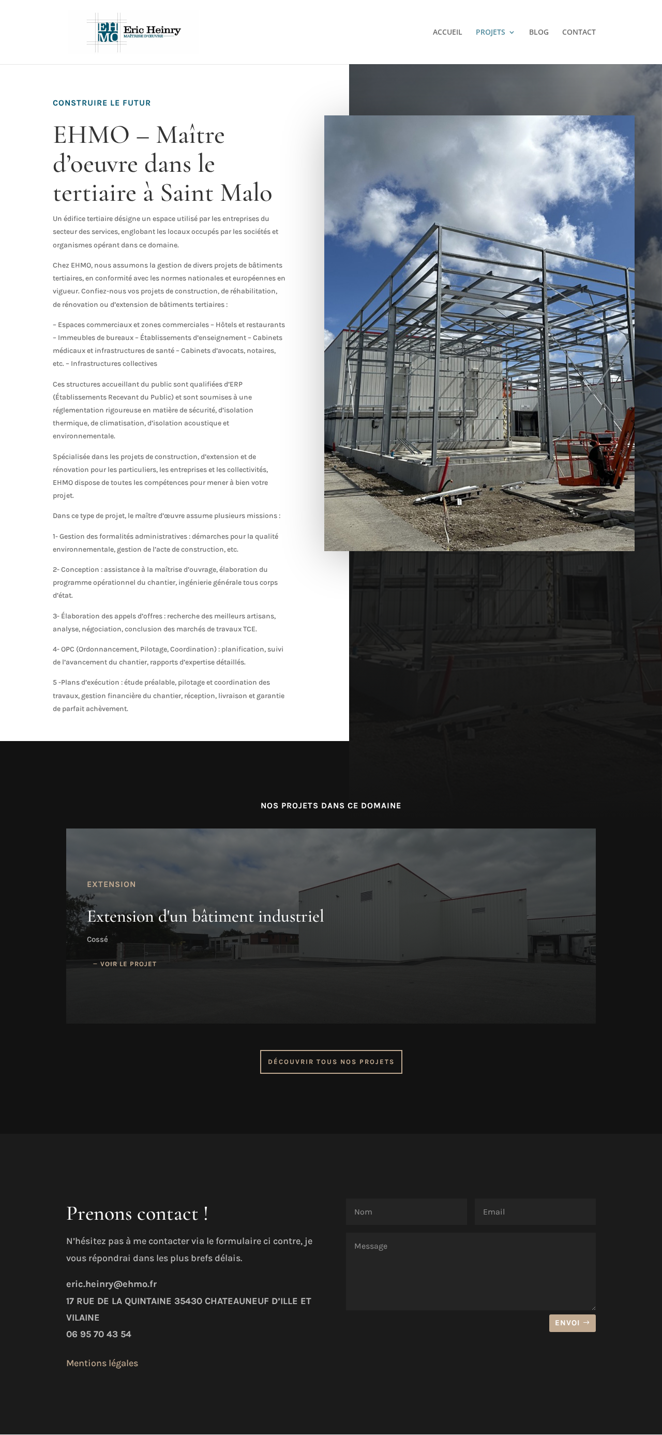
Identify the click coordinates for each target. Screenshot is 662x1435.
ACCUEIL (447, 32)
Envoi (567, 1322)
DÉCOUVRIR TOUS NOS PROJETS (331, 1062)
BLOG (539, 32)
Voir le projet (128, 964)
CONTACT (579, 32)
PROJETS (490, 32)
